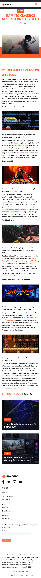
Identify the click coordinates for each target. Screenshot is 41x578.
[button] (36, 4)
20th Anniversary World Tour (16, 209)
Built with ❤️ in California (20, 571)
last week (30, 263)
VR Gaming (6, 499)
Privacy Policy (7, 518)
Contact (5, 508)
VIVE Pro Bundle (7, 496)
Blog (3, 504)
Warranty (5, 515)
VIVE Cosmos (6, 493)
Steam (20, 388)
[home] (18, 4)
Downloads (6, 511)
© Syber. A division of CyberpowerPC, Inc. (20, 575)
